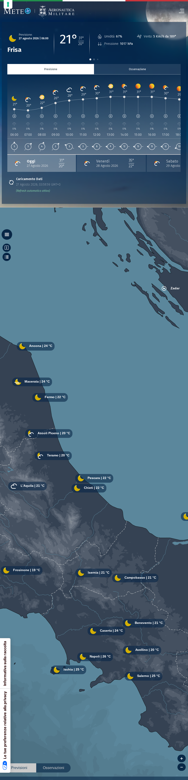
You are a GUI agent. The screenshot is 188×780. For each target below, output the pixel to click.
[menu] (179, 11)
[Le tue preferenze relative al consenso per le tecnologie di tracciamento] (8, 4)
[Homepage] (17, 11)
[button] (90, 59)
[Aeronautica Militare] (56, 11)
